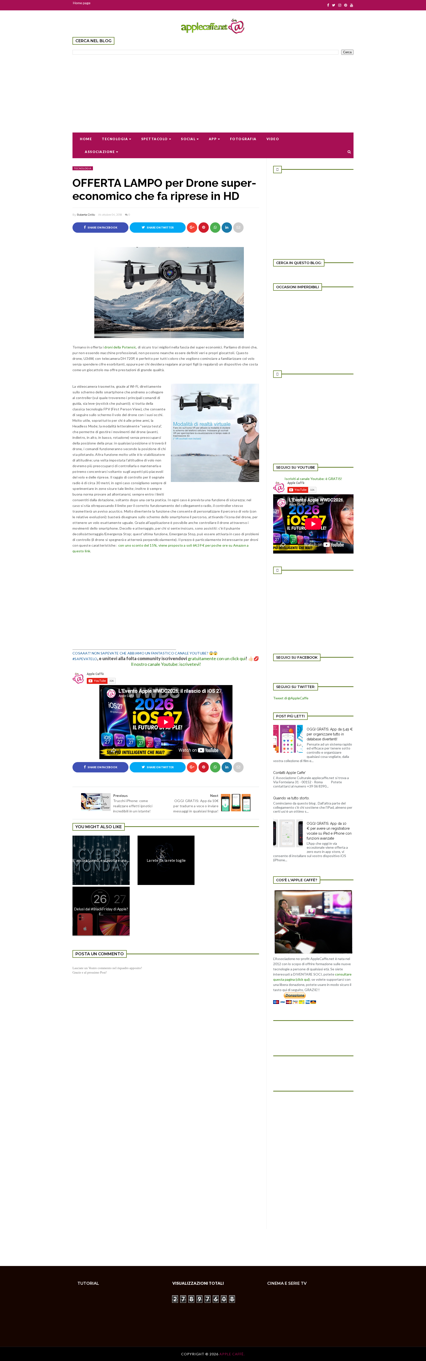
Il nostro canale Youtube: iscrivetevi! (166, 664)
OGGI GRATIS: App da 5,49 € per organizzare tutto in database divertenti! (330, 734)
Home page (81, 3)
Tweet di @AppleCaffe (290, 698)
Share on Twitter (160, 227)
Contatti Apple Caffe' (289, 773)
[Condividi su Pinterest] (238, 227)
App (213, 139)
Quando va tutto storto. (291, 798)
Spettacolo (154, 139)
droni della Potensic (120, 347)
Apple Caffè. (232, 1354)
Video (272, 139)
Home (86, 139)
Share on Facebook (102, 227)
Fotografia (243, 139)
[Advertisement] (213, 90)
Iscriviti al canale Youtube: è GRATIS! (313, 479)
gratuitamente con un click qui (217, 658)
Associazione (100, 152)
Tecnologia (115, 139)
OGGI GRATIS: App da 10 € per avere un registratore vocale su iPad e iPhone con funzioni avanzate (329, 831)
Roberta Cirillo (86, 214)
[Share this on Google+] (192, 227)
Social (188, 139)
